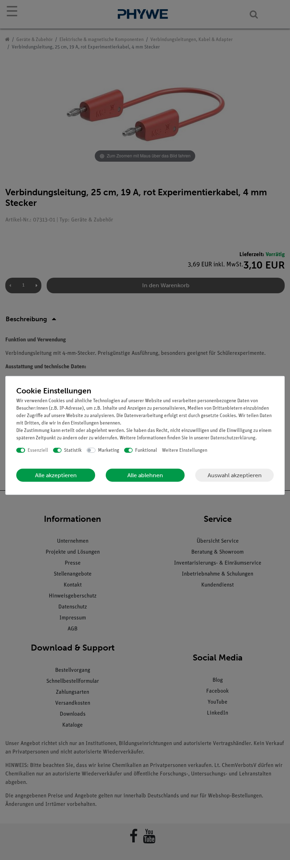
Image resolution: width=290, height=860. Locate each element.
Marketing (108, 450)
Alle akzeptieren (56, 475)
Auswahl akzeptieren (235, 475)
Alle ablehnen (145, 475)
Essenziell (38, 450)
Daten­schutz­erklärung (232, 437)
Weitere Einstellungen (184, 450)
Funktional (146, 450)
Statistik (73, 450)
